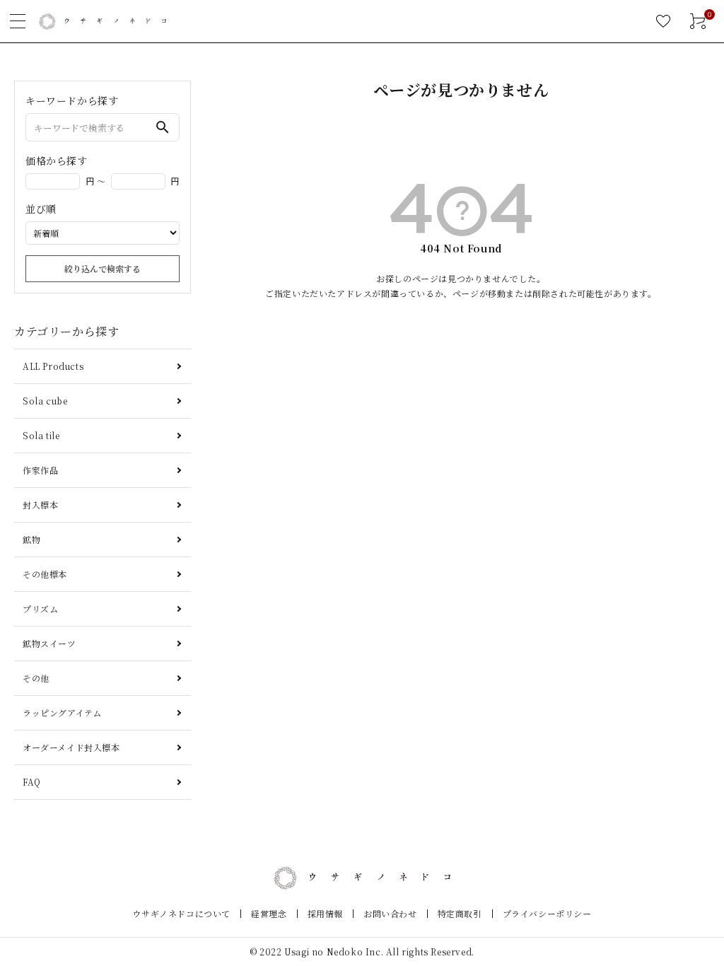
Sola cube (45, 401)
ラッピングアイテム (62, 712)
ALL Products (53, 366)
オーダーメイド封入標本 (71, 747)
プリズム (40, 609)
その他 (36, 678)
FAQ (32, 782)
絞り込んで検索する (102, 268)
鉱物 (31, 539)
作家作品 (40, 470)
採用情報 (325, 913)
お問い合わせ (390, 913)
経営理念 (268, 913)
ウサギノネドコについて (181, 913)
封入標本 (40, 505)
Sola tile (41, 435)
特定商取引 (460, 913)
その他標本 (45, 574)
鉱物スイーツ (49, 643)
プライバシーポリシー (547, 913)
